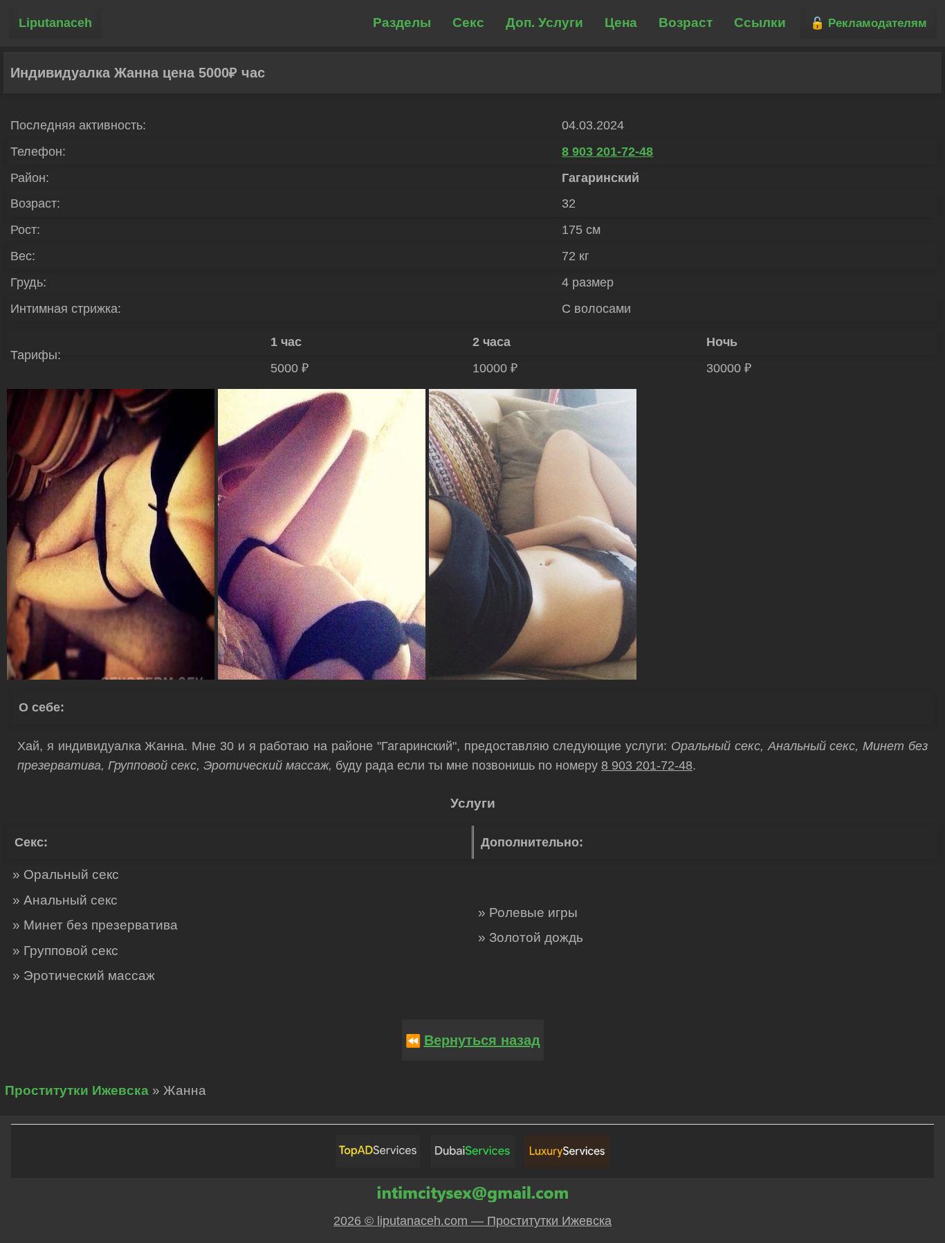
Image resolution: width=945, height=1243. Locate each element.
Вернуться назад (482, 1040)
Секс (468, 22)
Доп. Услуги (544, 22)
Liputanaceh (55, 23)
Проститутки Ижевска (77, 1090)
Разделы (402, 22)
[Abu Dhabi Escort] (378, 1151)
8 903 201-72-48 (607, 151)
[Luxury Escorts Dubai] (567, 1151)
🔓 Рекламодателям (868, 23)
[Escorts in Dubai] (472, 1151)
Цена (621, 22)
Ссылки (760, 22)
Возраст (686, 22)
